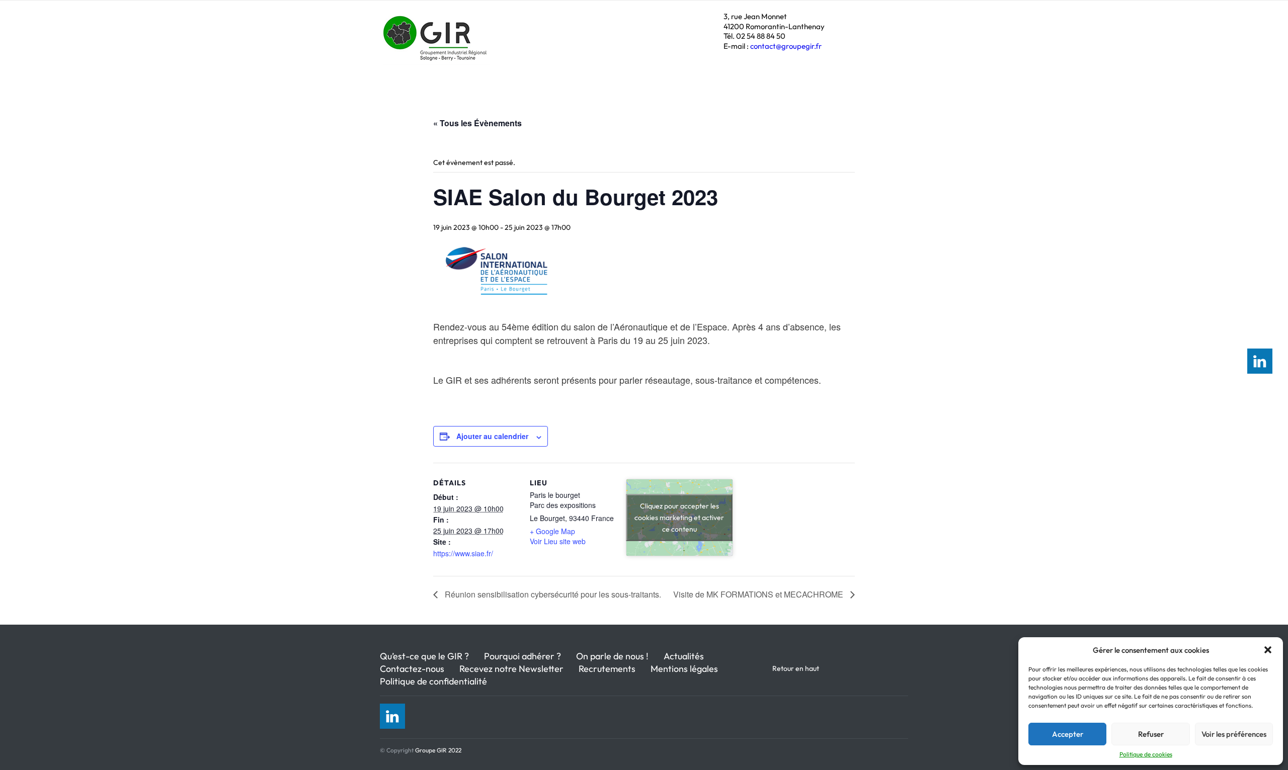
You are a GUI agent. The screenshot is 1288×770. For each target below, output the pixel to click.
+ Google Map (552, 531)
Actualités (684, 656)
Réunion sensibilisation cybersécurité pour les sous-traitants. (552, 594)
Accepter (1067, 734)
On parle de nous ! (612, 656)
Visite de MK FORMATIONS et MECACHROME (759, 594)
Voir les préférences (1233, 734)
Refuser (1151, 734)
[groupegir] (436, 52)
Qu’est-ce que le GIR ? (424, 656)
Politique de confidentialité (433, 681)
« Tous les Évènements (477, 123)
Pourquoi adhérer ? (522, 656)
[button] (1268, 650)
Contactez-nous (412, 668)
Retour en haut (795, 668)
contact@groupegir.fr (786, 46)
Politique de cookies (1145, 754)
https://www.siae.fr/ (463, 553)
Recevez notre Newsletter (511, 668)
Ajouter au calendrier (492, 436)
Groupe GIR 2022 (438, 750)
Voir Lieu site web (558, 541)
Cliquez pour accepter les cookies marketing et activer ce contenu (679, 517)
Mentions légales (684, 668)
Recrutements (607, 668)
